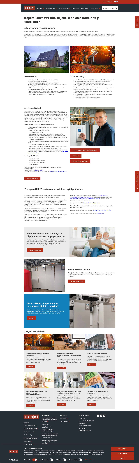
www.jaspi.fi (82, 423)
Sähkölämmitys (28, 435)
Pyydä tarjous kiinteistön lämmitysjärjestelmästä (85, 150)
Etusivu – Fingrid (39, 170)
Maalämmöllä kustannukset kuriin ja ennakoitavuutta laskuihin (50, 441)
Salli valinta (122, 453)
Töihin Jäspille (64, 421)
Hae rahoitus (76, 155)
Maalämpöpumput (29, 432)
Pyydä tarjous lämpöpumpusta (137, 181)
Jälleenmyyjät (137, 22)
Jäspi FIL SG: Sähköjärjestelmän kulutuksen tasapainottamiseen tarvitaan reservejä (47, 428)
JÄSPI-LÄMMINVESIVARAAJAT (80, 161)
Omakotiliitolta (100, 213)
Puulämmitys (27, 441)
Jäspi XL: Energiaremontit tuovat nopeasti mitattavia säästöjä (49, 419)
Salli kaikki (122, 449)
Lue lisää (31, 318)
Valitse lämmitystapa (35, 250)
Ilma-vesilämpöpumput (30, 428)
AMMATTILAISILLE (107, 1)
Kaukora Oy (63, 418)
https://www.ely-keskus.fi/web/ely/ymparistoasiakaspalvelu (85, 198)
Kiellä (122, 458)
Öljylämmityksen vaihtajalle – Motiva (102, 210)
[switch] (51, 459)
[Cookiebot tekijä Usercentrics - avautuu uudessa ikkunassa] (14, 460)
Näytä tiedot (88, 460)
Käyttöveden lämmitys (30, 425)
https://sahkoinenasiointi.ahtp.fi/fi (91, 203)
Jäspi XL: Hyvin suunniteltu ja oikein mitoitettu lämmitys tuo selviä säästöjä (50, 435)
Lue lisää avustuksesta (32, 178)
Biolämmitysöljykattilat (30, 438)
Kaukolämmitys (28, 444)
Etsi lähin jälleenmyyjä (76, 281)
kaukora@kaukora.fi (85, 425)
